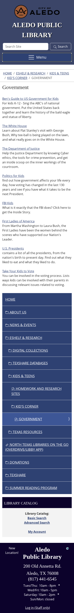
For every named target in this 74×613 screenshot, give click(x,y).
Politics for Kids (13, 176)
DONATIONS (19, 462)
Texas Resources (27, 432)
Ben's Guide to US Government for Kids (30, 99)
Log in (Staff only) (37, 608)
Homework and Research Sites (36, 391)
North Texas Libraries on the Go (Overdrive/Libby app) (36, 447)
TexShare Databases (30, 363)
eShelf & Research (30, 73)
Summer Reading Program (33, 488)
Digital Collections (30, 350)
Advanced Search (37, 523)
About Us (17, 312)
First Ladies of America (18, 221)
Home (7, 73)
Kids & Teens (59, 73)
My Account (37, 532)
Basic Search (37, 518)
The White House (14, 126)
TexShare (17, 475)
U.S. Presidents (13, 248)
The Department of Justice (21, 149)
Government (30, 419)
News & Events (22, 325)
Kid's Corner (17, 78)
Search (63, 46)
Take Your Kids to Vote (18, 271)
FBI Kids (7, 203)
